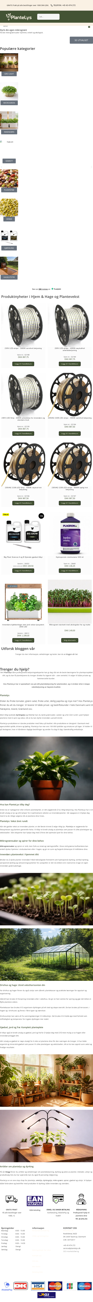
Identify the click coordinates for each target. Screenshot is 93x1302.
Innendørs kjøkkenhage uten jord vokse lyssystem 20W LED (23, 626)
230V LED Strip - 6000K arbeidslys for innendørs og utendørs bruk (23, 419)
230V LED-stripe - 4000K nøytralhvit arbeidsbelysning (70, 349)
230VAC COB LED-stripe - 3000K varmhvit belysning (70, 418)
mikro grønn (58, 1180)
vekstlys (39, 1180)
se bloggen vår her (71, 654)
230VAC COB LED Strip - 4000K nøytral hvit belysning (23, 489)
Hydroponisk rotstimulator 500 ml (70, 557)
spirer (66, 1180)
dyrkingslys (47, 1180)
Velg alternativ (70, 640)
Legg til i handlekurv (23, 364)
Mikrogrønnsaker (7, 846)
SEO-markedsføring (71, 1251)
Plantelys (69, 826)
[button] (1, 167)
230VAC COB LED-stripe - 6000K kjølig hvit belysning (70, 489)
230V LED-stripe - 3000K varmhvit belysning (23, 348)
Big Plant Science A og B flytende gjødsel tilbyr (23, 557)
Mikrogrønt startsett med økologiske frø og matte (69, 625)
